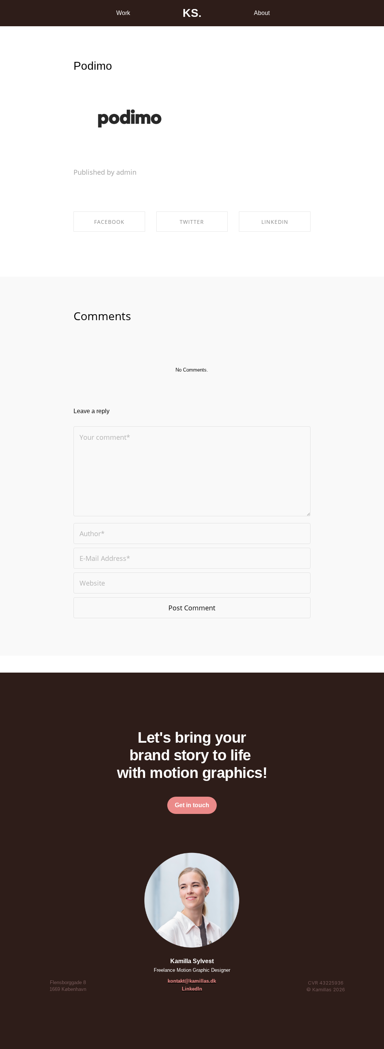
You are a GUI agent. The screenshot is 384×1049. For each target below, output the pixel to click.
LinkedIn (192, 989)
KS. (192, 13)
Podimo (93, 66)
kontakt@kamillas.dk (192, 981)
